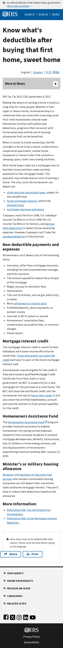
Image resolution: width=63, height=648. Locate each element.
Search (29, 14)
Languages (15, 596)
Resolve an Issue (18, 588)
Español (38, 72)
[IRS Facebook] (6, 617)
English (25, 72)
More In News (15, 83)
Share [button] (13, 554)
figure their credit (41, 395)
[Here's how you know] (31, 4)
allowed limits (15, 205)
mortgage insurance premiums (25, 209)
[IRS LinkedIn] (25, 617)
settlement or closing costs (30, 303)
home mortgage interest (22, 201)
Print (34, 554)
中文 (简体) (52, 72)
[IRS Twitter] (12, 617)
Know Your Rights (20, 581)
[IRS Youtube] (33, 617)
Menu (55, 14)
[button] (43, 14)
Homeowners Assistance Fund (26, 422)
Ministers (8, 475)
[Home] (10, 14)
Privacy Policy (31, 636)
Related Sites (16, 603)
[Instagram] (19, 617)
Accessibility (31, 642)
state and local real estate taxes (26, 192)
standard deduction (14, 236)
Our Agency (15, 573)
